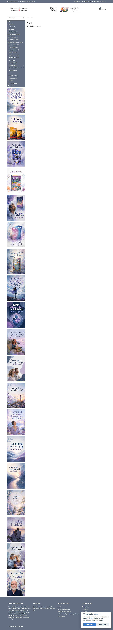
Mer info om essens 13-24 (14, 63)
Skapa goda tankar (12, 94)
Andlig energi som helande (13, 48)
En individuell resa (12, 81)
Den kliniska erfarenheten (13, 45)
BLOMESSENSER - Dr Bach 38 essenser (15, 51)
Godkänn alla (89, 624)
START (9, 30)
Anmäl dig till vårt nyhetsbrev (64, 620)
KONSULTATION (11, 33)
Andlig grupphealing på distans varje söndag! (68, 622)
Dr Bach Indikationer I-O (13, 56)
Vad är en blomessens (13, 79)
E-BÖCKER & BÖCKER (13, 74)
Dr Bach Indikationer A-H (14, 53)
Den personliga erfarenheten (14, 43)
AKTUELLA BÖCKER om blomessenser (16, 76)
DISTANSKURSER (12, 69)
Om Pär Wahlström (12, 35)
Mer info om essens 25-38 (14, 66)
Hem (28, 25)
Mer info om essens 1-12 (13, 61)
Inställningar (102, 624)
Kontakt (59, 615)
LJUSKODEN (10, 89)
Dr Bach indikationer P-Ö (14, 58)
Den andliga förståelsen (13, 40)
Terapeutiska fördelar (13, 86)
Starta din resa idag (13, 71)
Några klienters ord (12, 38)
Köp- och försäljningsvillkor (64, 618)
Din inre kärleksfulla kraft (13, 92)
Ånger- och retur (61, 625)
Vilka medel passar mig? (14, 84)
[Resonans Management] (34, 12)
